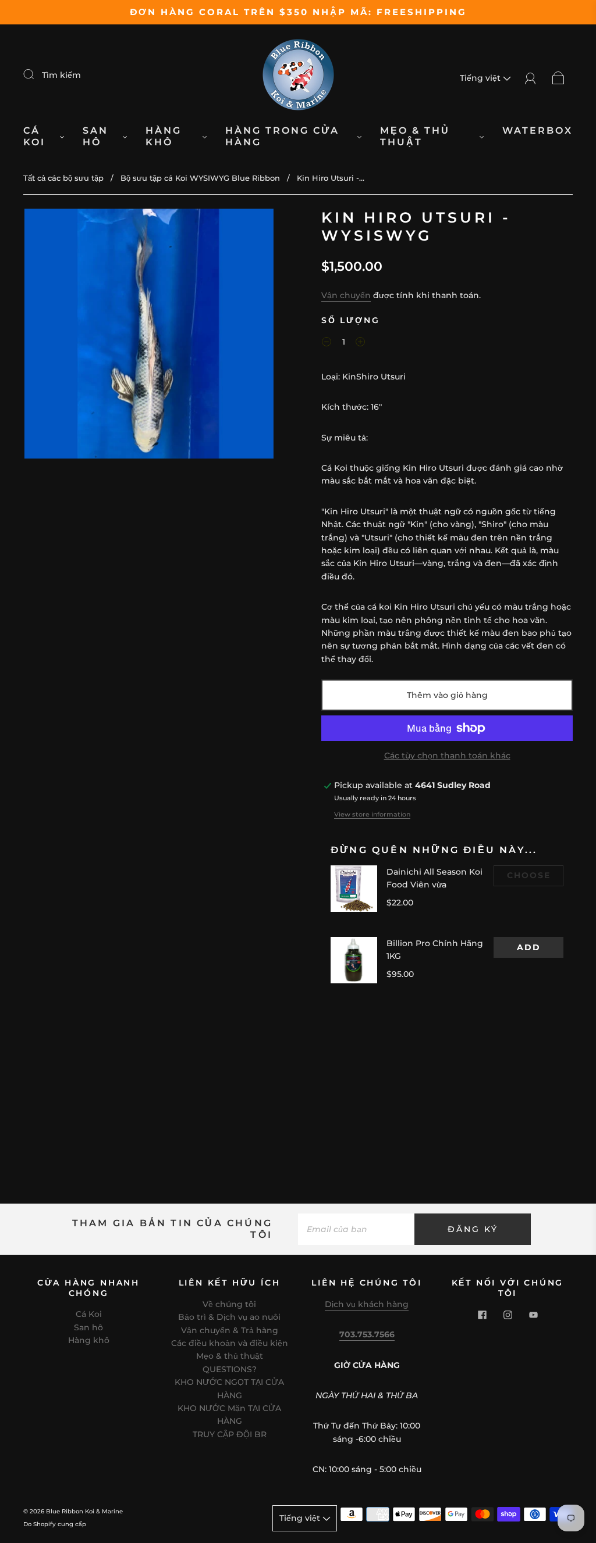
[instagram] (507, 1314)
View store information (372, 814)
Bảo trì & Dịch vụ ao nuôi (229, 1317)
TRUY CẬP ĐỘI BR (230, 1434)
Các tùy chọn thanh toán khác (447, 755)
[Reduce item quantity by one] (326, 343)
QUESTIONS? (230, 1369)
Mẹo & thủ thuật (415, 136)
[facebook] (482, 1314)
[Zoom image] (149, 336)
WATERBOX (537, 130)
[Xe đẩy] (558, 78)
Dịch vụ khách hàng (367, 1304)
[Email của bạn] (356, 1229)
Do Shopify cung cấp (54, 1524)
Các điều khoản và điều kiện (229, 1343)
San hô (95, 136)
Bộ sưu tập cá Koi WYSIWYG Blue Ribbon (200, 177)
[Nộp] (36, 74)
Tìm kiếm (61, 75)
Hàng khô (164, 136)
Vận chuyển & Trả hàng (229, 1330)
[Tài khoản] (530, 78)
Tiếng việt (481, 78)
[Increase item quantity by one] (360, 343)
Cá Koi (34, 136)
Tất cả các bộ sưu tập (63, 177)
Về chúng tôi (229, 1304)
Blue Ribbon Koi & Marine (84, 1511)
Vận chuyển (346, 295)
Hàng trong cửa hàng (282, 136)
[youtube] (533, 1314)
